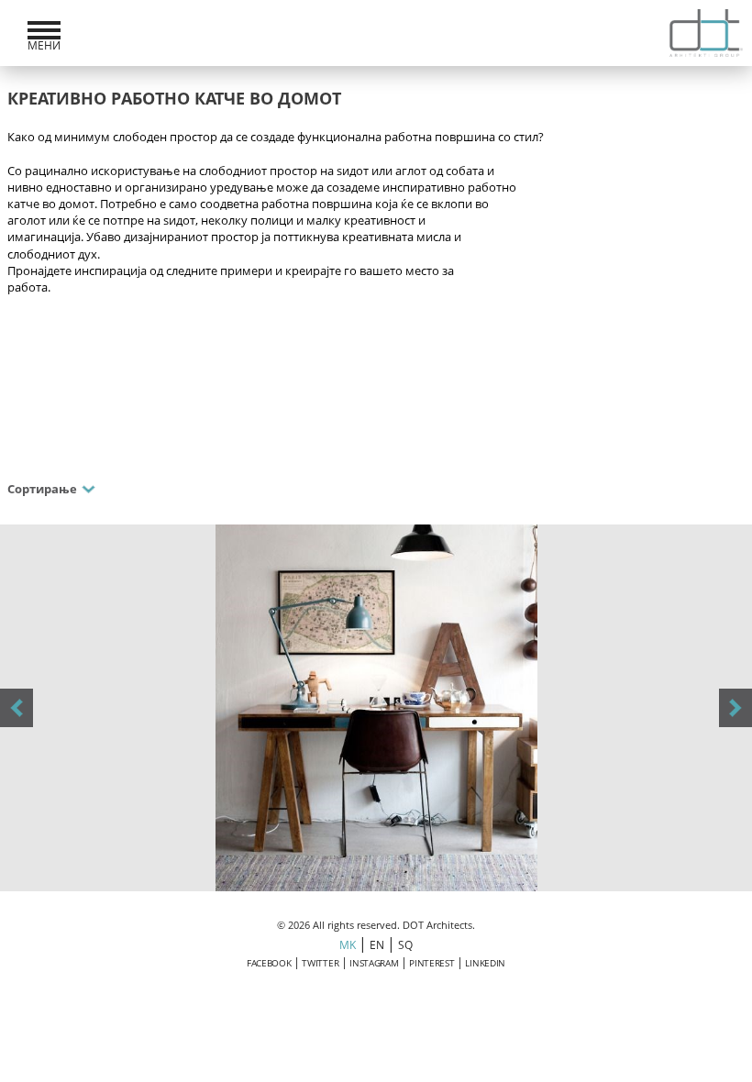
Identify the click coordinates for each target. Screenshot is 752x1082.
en (376, 945)
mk (347, 945)
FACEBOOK (269, 962)
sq (405, 945)
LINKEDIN (485, 962)
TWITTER (320, 962)
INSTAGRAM (373, 962)
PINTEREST (431, 962)
